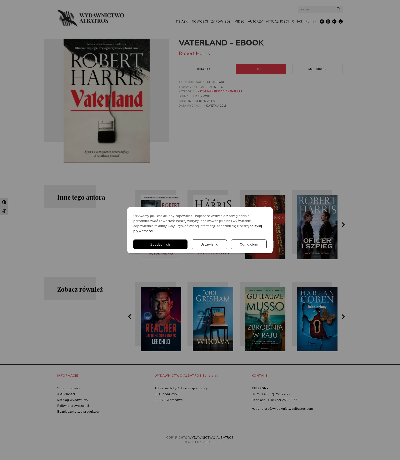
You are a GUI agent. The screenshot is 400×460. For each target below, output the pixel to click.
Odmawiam (249, 244)
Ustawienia (209, 244)
